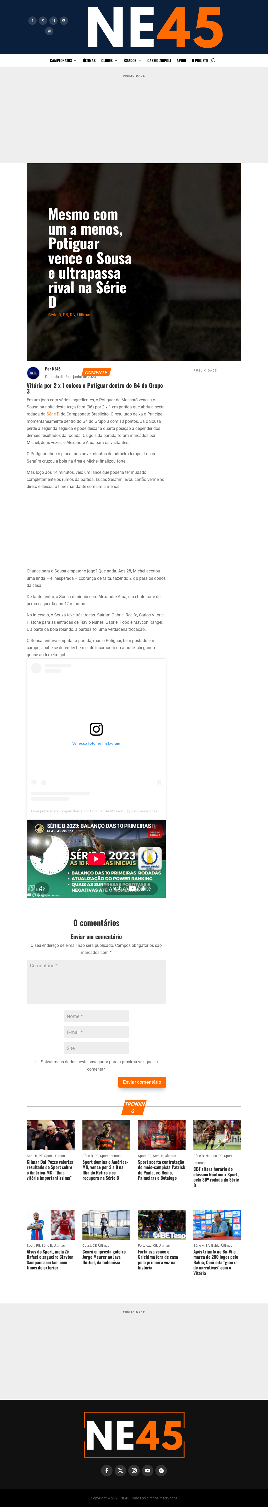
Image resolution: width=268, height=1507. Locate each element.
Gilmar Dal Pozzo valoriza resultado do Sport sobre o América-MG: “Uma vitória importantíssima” (50, 1170)
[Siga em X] (43, 20)
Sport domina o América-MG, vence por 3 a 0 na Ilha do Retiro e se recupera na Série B (105, 1170)
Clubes (107, 61)
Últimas (89, 61)
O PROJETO (200, 61)
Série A (198, 1245)
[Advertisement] (134, 116)
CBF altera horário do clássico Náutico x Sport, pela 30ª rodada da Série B (216, 1177)
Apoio (181, 61)
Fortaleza (145, 1245)
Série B (32, 1156)
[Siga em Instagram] (53, 20)
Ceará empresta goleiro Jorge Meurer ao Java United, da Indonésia (104, 1257)
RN (72, 314)
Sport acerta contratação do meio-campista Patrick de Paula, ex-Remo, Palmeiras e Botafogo (161, 1170)
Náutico (211, 1156)
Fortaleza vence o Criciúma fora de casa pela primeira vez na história (158, 1259)
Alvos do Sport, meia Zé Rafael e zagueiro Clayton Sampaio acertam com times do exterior (50, 1259)
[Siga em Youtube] (64, 20)
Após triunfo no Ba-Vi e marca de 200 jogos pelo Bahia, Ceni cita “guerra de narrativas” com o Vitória (215, 1262)
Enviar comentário (142, 1082)
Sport (48, 1156)
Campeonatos (61, 61)
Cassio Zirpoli (159, 61)
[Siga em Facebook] (32, 20)
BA (207, 1245)
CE (95, 1245)
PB (65, 314)
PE (41, 1156)
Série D (54, 314)
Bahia (215, 1245)
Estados (130, 61)
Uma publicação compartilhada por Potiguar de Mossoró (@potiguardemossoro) (97, 811)
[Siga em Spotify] (49, 31)
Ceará (86, 1245)
